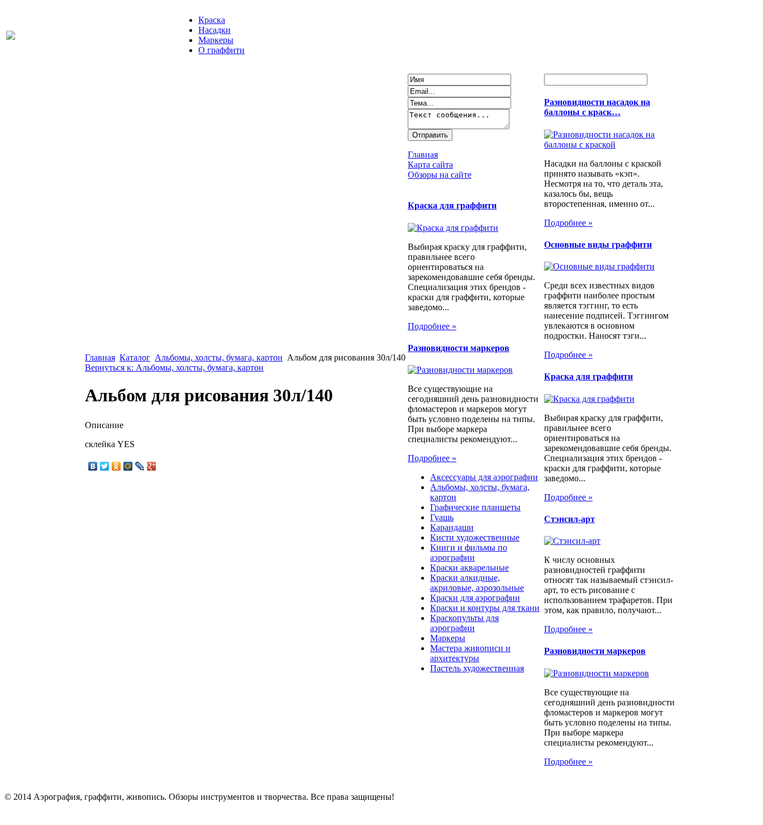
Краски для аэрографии (475, 598)
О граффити (221, 50)
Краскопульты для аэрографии (464, 623)
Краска (211, 20)
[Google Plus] (152, 466)
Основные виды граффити (598, 244)
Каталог (135, 357)
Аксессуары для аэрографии (484, 477)
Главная (100, 357)
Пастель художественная (477, 668)
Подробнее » (432, 326)
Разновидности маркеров (458, 348)
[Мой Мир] (128, 466)
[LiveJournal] (140, 466)
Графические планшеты (475, 507)
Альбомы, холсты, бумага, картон (219, 357)
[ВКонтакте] (93, 466)
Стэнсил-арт (569, 519)
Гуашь (442, 517)
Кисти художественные (474, 537)
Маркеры (215, 40)
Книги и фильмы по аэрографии (468, 552)
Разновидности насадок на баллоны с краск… (597, 107)
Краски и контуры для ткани (485, 608)
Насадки (214, 30)
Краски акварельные (469, 567)
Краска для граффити (452, 205)
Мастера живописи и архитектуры (470, 653)
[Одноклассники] (116, 466)
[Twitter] (105, 466)
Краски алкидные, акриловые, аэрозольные (477, 582)
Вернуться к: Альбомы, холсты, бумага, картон (174, 367)
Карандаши (452, 527)
